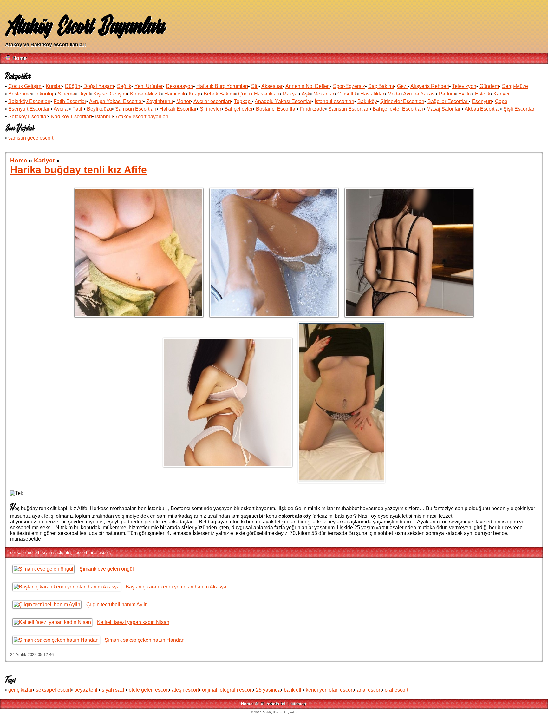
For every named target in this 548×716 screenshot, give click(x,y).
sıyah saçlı (52, 552)
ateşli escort (76, 552)
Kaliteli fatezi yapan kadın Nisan (133, 622)
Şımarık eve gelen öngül (106, 569)
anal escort (100, 552)
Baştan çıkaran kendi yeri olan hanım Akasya (176, 586)
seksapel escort (24, 552)
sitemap (298, 703)
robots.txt (275, 703)
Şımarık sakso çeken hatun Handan (145, 640)
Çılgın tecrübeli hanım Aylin (117, 604)
